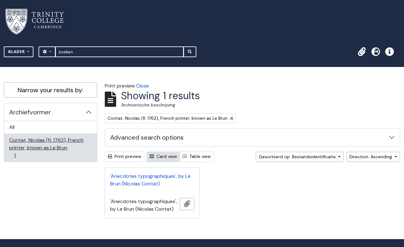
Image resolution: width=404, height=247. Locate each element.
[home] (38, 22)
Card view (166, 156)
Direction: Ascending (371, 157)
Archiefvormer (30, 112)
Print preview (127, 156)
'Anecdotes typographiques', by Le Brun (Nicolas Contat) (150, 180)
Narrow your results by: (50, 90)
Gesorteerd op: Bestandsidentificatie (298, 157)
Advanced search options (147, 137)
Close (142, 85)
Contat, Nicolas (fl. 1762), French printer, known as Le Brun (46, 147)
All (12, 127)
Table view (199, 156)
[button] (362, 52)
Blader (17, 51)
